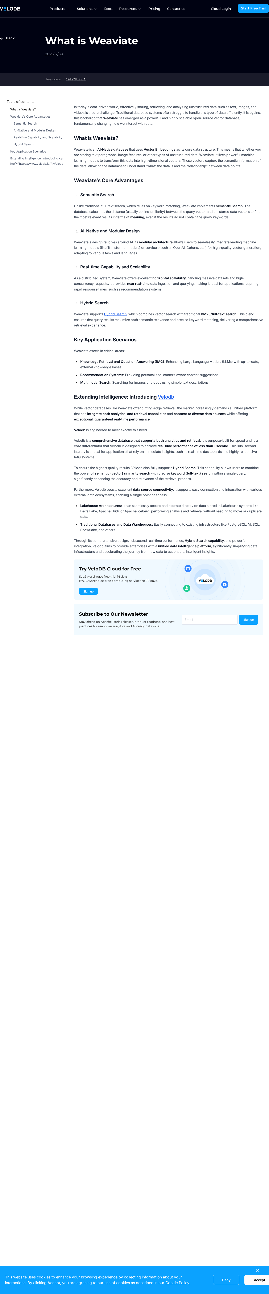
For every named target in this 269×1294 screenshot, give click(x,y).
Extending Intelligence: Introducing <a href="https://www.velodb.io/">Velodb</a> (37, 160)
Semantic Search (25, 123)
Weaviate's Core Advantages (30, 116)
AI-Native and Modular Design (34, 130)
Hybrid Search (23, 144)
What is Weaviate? (23, 109)
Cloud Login (221, 9)
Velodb (166, 397)
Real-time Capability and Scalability (38, 137)
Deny (226, 1280)
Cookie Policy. (177, 1283)
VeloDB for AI (76, 79)
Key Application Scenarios (28, 151)
